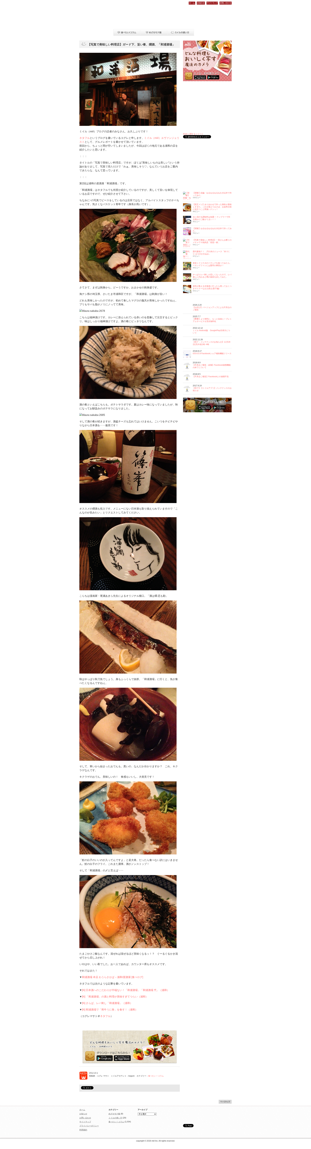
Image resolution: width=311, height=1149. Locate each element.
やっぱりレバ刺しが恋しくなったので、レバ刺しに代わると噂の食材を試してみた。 (212, 275)
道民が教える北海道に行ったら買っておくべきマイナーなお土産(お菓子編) (212, 287)
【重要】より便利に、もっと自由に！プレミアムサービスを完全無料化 (212, 320)
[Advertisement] (173, 17)
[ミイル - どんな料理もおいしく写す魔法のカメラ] (207, 80)
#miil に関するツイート (193, 134)
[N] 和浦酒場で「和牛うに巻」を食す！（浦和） (110, 1009)
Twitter (221, 32)
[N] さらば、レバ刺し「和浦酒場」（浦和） (107, 1003)
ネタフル (84, 138)
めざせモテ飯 (153, 32)
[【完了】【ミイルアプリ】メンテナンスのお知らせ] (187, 392)
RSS (228, 32)
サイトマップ (212, 3)
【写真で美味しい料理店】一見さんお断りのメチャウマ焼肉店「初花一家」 (212, 241)
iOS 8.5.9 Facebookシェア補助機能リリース (212, 353)
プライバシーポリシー (89, 1126)
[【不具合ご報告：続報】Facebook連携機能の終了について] (187, 369)
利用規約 (83, 1130)
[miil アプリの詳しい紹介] (207, 411)
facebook (225, 32)
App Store (122, 1058)
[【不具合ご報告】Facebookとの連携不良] (187, 380)
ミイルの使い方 (180, 32)
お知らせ (201, 3)
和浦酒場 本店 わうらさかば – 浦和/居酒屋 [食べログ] (112, 977)
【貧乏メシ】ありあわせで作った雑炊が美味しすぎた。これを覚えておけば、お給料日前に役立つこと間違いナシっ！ (212, 206)
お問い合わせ (225, 3)
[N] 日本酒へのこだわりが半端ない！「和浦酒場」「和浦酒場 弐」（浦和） (125, 990)
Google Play (105, 1058)
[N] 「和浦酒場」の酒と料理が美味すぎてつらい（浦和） (115, 996)
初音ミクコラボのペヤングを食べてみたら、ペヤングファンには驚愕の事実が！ (212, 264)
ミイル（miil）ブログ (95, 18)
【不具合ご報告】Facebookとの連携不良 (211, 376)
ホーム (192, 3)
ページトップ (225, 1102)
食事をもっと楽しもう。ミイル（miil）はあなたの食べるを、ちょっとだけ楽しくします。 (207, 1115)
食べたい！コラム (126, 32)
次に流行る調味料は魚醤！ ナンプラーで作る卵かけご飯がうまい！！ (211, 218)
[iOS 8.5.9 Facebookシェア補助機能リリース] (187, 357)
